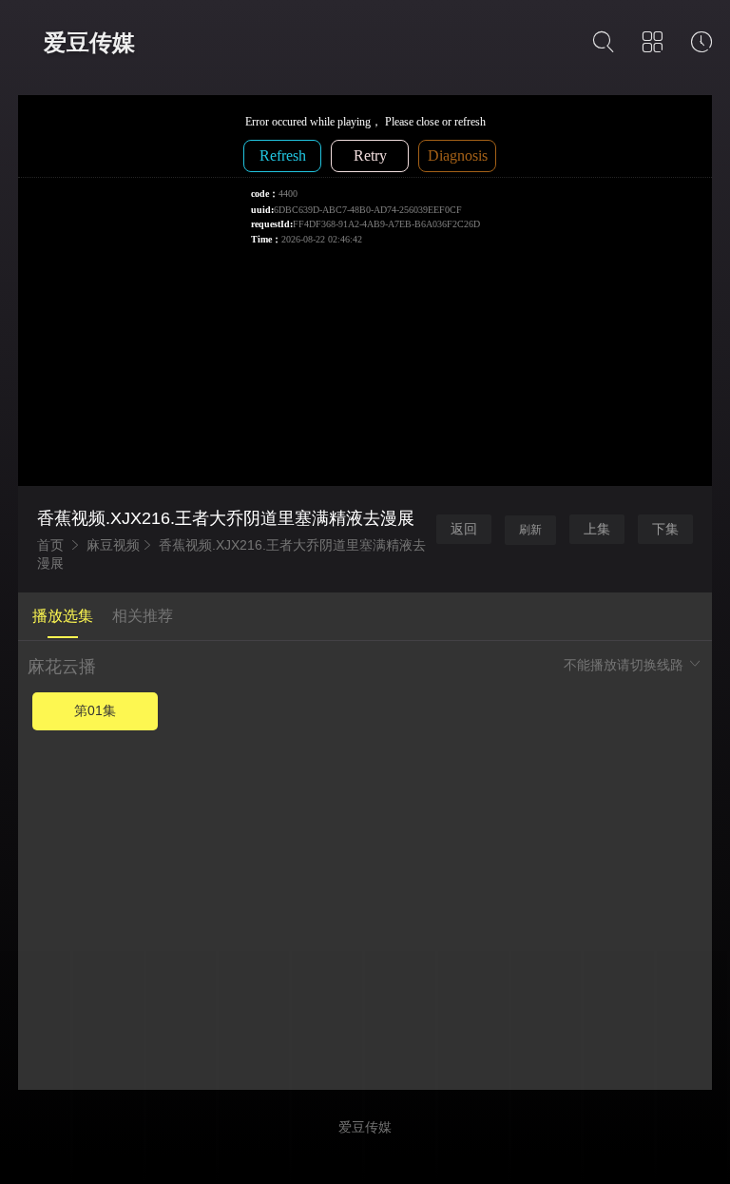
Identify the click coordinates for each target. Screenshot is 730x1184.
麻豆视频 (113, 545)
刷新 (530, 529)
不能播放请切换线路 (625, 664)
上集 (597, 528)
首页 (50, 545)
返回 (464, 528)
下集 (665, 528)
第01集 (95, 710)
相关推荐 (142, 616)
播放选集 (62, 616)
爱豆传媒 (89, 42)
